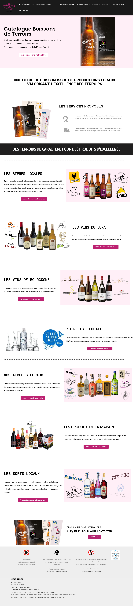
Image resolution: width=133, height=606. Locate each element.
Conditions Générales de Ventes (21, 587)
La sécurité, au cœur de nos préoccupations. (25, 590)
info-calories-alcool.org (60, 571)
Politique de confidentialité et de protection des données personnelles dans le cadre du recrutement (43, 595)
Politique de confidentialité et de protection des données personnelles (33, 592)
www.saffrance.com (94, 571)
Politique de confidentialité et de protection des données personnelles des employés (37, 597)
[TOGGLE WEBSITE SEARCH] (31, 11)
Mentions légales (16, 582)
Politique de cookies (17, 585)
